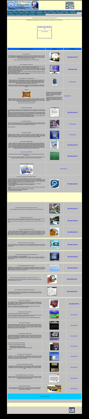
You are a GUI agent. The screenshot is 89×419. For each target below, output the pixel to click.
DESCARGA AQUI (72, 69)
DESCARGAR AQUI (73, 57)
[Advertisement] (27, 23)
